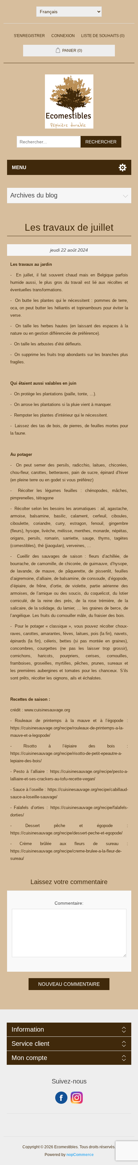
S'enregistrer (29, 36)
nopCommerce (80, 1154)
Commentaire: (69, 903)
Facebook (61, 1098)
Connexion (63, 36)
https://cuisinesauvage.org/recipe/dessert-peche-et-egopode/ (66, 833)
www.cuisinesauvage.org (47, 710)
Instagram (77, 1098)
